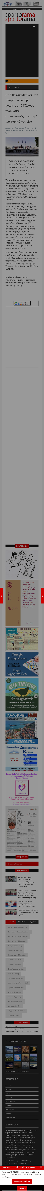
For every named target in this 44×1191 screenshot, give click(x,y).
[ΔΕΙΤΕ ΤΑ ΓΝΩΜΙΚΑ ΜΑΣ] (42, 595)
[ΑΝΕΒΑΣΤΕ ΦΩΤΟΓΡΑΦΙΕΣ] (1, 595)
